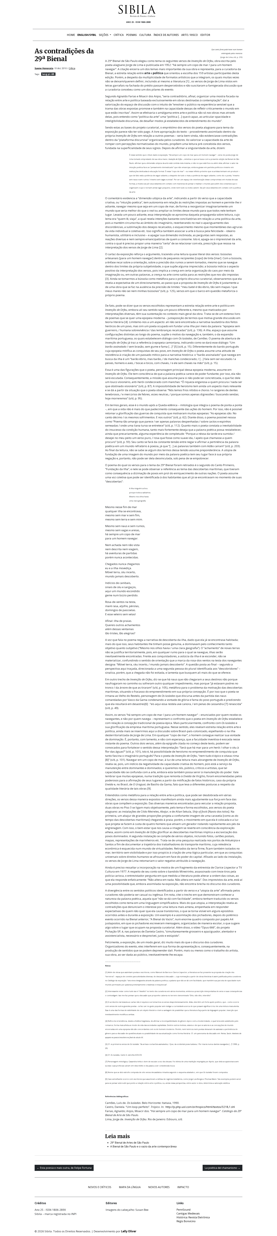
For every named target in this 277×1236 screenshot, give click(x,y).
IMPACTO (183, 1187)
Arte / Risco (189, 35)
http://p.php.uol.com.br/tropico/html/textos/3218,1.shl (200, 1107)
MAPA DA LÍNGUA (130, 1187)
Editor (205, 35)
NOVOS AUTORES (159, 1187)
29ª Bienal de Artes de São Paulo (129, 1142)
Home (71, 35)
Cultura (145, 35)
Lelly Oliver (128, 1231)
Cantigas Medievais (188, 1213)
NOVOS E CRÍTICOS (99, 1187)
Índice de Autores (166, 35)
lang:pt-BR (48, 74)
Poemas (131, 35)
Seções (104, 35)
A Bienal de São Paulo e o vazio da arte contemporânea (143, 1146)
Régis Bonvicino (186, 1221)
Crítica (119, 35)
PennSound (183, 1209)
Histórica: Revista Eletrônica (193, 1217)
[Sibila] (137, 11)
